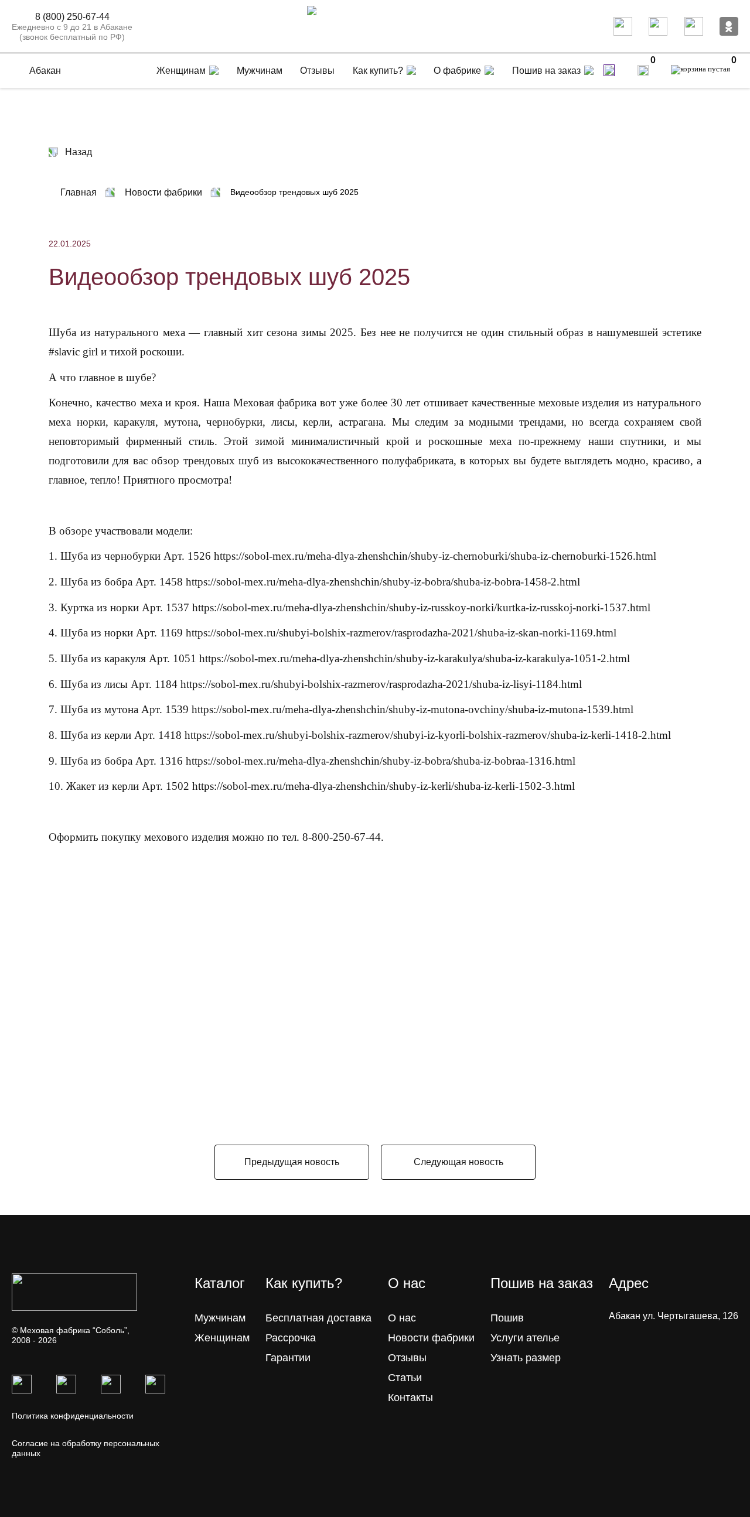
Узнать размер (525, 1358)
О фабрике (457, 71)
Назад (78, 152)
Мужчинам (220, 1318)
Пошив (507, 1318)
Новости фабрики (431, 1338)
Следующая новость (458, 1162)
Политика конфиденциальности (73, 1415)
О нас (402, 1318)
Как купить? (378, 71)
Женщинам (222, 1338)
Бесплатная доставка (318, 1318)
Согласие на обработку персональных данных (85, 1448)
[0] (643, 70)
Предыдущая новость (291, 1162)
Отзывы (407, 1358)
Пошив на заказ (546, 71)
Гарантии (288, 1358)
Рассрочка (290, 1338)
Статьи (405, 1378)
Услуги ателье (525, 1338)
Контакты (410, 1397)
